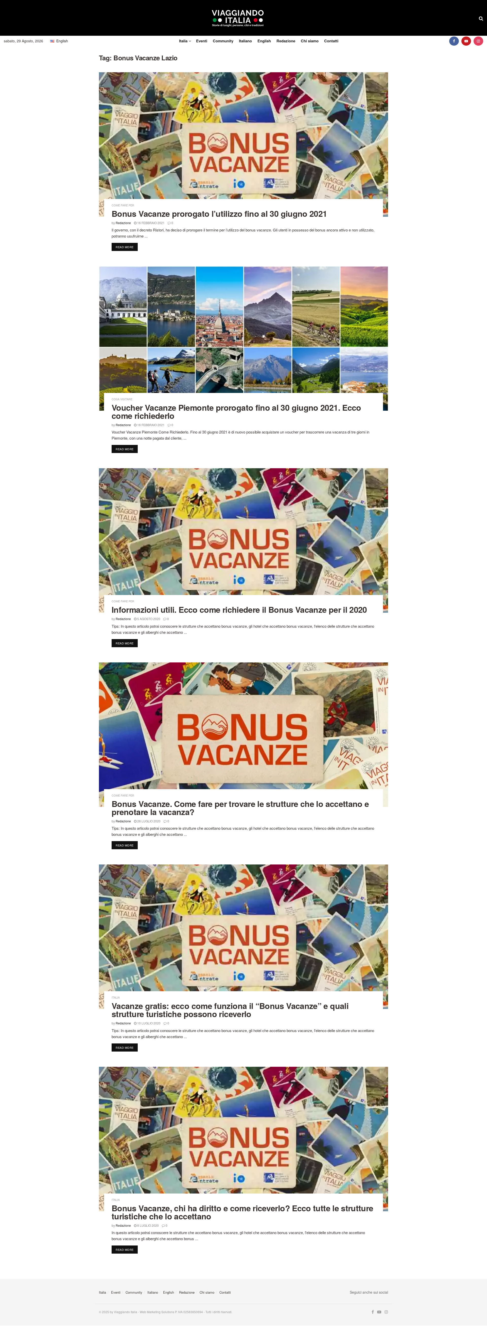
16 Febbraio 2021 (150, 223)
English (264, 41)
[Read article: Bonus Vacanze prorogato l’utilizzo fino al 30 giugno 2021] (243, 144)
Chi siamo (310, 41)
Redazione (285, 41)
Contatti (331, 41)
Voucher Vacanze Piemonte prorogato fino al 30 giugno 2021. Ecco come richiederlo (236, 411)
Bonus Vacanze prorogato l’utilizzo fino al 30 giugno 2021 (219, 213)
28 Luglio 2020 (148, 821)
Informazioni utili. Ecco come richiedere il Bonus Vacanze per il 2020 (239, 609)
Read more (127, 247)
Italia (183, 41)
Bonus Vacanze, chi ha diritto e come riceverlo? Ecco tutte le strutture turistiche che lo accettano (242, 1212)
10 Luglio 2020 (148, 1023)
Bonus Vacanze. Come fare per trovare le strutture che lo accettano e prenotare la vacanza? (240, 808)
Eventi (201, 41)
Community (223, 41)
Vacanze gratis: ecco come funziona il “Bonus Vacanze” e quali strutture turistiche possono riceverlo (230, 1010)
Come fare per (123, 205)
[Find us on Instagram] (478, 41)
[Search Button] (481, 18)
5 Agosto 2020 (148, 619)
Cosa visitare (122, 399)
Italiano (245, 41)
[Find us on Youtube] (466, 41)
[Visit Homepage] (237, 18)
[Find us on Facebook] (454, 41)
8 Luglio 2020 (147, 1225)
